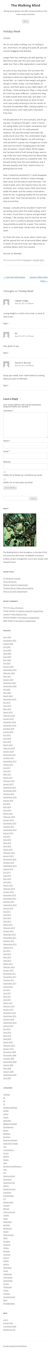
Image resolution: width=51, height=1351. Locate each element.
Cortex (6, 1153)
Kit (16, 333)
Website (7, 462)
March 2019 (8, 712)
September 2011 (9, 983)
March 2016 (8, 813)
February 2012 (9, 967)
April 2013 (7, 921)
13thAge (6, 1094)
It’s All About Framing (11, 578)
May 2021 (7, 676)
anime (5, 1114)
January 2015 (8, 856)
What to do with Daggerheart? (15, 591)
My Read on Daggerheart (29, 617)
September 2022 (9, 670)
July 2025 (6, 647)
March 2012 (8, 964)
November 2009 (9, 1055)
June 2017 (7, 771)
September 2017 (9, 761)
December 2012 (9, 934)
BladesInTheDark (10, 1124)
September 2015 (9, 830)
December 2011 (9, 973)
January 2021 (8, 679)
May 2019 (7, 709)
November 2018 (9, 725)
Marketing (7, 1222)
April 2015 (7, 846)
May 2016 (7, 807)
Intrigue (6, 1205)
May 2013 (7, 918)
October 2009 (8, 1058)
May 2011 (7, 996)
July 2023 (6, 663)
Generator (7, 1179)
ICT (4, 1199)
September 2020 (9, 686)
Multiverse (7, 1228)
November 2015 (9, 823)
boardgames (8, 1127)
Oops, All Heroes (10, 581)
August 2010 (8, 1026)
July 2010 (6, 1029)
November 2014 (9, 859)
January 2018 (8, 751)
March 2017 (8, 777)
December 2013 (9, 895)
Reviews (6, 1251)
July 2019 (6, 702)
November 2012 (9, 937)
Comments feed (9, 1326)
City (4, 1146)
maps (5, 1218)
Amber (6, 1111)
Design (6, 1160)
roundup (6, 1254)
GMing (6, 1186)
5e (4, 1101)
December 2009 (9, 1052)
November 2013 (9, 898)
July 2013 (6, 911)
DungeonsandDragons (12, 1166)
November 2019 (9, 699)
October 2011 (8, 980)
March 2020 (8, 696)
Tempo (6, 1284)
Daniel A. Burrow (23, 362)
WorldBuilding (9, 1303)
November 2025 (9, 640)
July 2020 (6, 689)
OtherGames (8, 1235)
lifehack (6, 1209)
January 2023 (8, 666)
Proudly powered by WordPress (15, 1346)
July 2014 (6, 872)
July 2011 (6, 990)
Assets (5, 1117)
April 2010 (7, 1039)
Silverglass (7, 1267)
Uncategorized (9, 1297)
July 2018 (6, 735)
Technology (8, 1280)
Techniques (8, 1277)
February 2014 (9, 888)
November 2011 (9, 977)
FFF (4, 1173)
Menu (26, 21)
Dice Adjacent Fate (19, 614)
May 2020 (7, 692)
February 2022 (9, 673)
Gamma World (9, 1176)
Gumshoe (7, 1192)
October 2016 (8, 794)
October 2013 (8, 902)
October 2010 (8, 1019)
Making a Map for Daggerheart (15, 585)
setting (6, 1264)
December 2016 (9, 787)
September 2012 (9, 944)
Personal (26, 260)
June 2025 (7, 650)
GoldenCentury (9, 1189)
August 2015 (8, 833)
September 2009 (9, 1062)
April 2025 (7, 653)
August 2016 (8, 800)
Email (6, 451)
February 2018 (9, 748)
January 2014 (8, 892)
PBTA (5, 1238)
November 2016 (9, 790)
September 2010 (9, 1022)
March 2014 (8, 885)
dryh (5, 1163)
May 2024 (7, 660)
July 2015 (6, 836)
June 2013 (7, 915)
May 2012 (7, 957)
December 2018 (9, 722)
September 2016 (9, 797)
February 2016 (9, 817)
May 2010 (7, 1035)
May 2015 (7, 843)
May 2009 (7, 1068)
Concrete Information (14, 277)
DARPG (6, 1156)
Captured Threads (10, 1143)
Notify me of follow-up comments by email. (22, 475)
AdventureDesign (10, 1107)
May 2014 (7, 879)
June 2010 (7, 1032)
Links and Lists (9, 1212)
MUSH (5, 1231)
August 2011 (8, 986)
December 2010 (9, 1013)
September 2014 (9, 866)
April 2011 (7, 1000)
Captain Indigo (21, 300)
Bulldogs (6, 1133)
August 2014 (8, 869)
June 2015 (7, 839)
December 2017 (9, 755)
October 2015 (8, 826)
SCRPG (6, 1261)
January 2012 (8, 970)
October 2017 (8, 758)
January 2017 (8, 784)
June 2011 (7, 993)
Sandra (6, 614)
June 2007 (7, 1078)
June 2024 (7, 657)
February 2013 (9, 928)
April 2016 (7, 810)
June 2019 (7, 706)
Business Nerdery (10, 1140)
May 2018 (7, 741)
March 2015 (8, 849)
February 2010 (9, 1045)
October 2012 (8, 941)
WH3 (5, 1300)
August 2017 (8, 764)
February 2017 (9, 781)
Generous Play (9, 1182)
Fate (5, 1169)
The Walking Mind (25, 5)
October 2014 (8, 862)
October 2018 (8, 728)
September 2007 (9, 1075)
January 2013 (8, 931)
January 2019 (8, 719)
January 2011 (8, 1009)
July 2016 (6, 804)
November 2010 (9, 1016)
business (6, 1137)
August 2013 (8, 908)
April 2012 (7, 960)
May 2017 (7, 774)
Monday (6, 1225)
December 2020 (9, 683)
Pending (6, 1241)
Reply (5, 323)
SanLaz (6, 1258)
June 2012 (7, 954)
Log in (5, 1320)
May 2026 (7, 637)
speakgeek (7, 1274)
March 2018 (8, 745)
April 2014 (7, 882)
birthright (7, 1120)
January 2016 (8, 820)
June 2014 (7, 875)
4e (4, 1098)
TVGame (6, 1293)
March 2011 (8, 1003)
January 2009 (8, 1071)
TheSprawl (7, 1287)
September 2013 (9, 905)
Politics (6, 1248)
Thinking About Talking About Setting (18, 588)
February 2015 (9, 853)
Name (6, 440)
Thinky (6, 1290)
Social (5, 1271)
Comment (8, 410)
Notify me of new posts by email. (18, 482)
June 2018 (7, 738)
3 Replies (6, 38)
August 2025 (8, 643)
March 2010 (8, 1042)
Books (5, 1130)
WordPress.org (9, 1329)
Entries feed (8, 1323)
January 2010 (8, 1049)
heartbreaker (8, 1195)
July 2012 (6, 951)
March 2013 (8, 924)
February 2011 (9, 1006)
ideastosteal (8, 1202)
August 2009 (8, 1065)
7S (4, 1104)
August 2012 (8, 947)
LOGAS (6, 1215)
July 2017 (6, 768)
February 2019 (9, 715)
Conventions (8, 1150)
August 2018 (8, 732)
